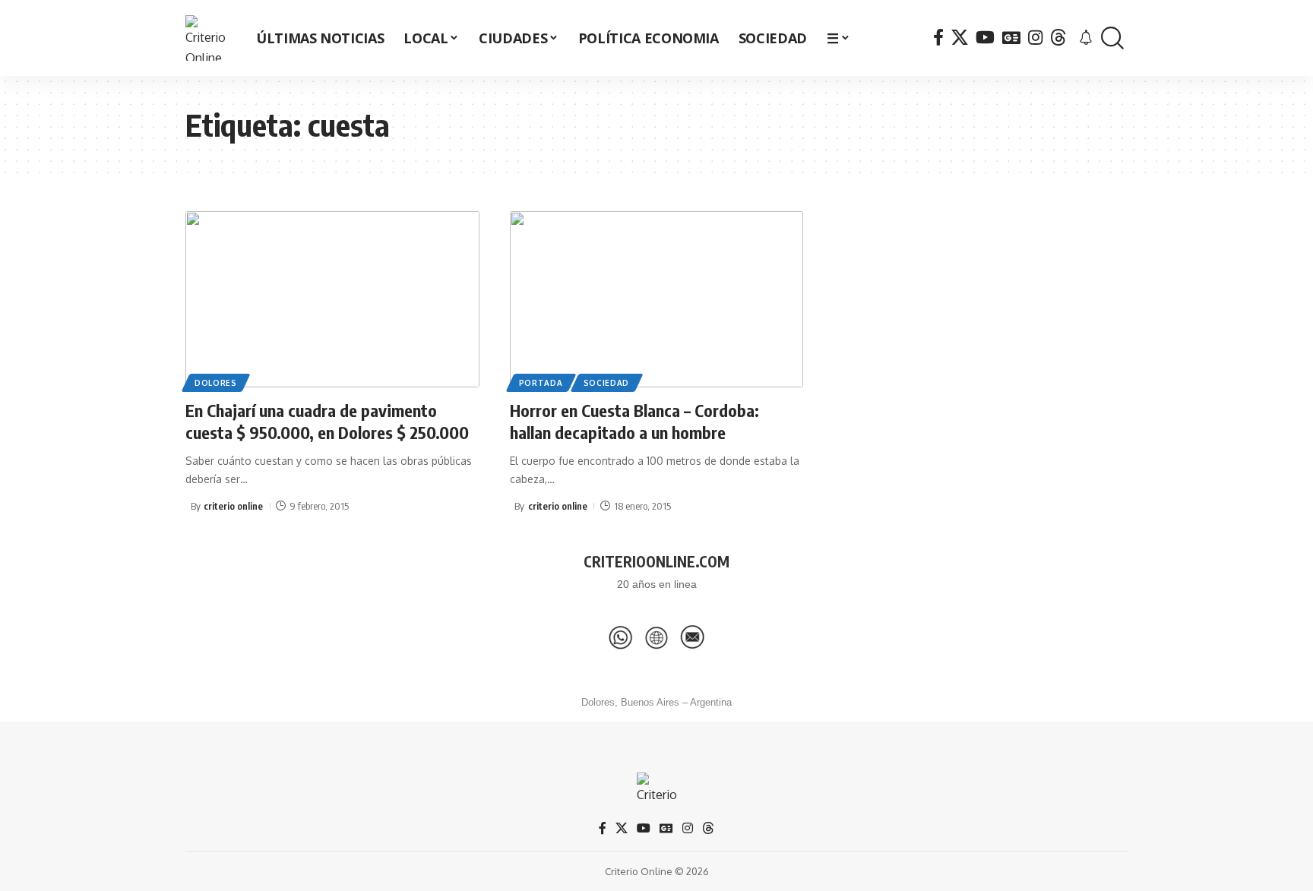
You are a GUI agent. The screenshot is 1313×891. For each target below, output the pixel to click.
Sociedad (607, 382)
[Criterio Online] (208, 38)
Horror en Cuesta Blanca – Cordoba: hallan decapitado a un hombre (634, 421)
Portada (541, 382)
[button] (1112, 38)
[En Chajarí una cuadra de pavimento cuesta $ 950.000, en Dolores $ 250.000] (332, 299)
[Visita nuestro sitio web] (656, 637)
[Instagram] (1035, 38)
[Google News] (1011, 38)
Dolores (216, 382)
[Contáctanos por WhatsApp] (621, 637)
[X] (960, 38)
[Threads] (1058, 38)
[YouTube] (985, 38)
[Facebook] (938, 38)
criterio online (233, 506)
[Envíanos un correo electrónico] (692, 637)
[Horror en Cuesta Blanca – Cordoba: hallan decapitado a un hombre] (657, 299)
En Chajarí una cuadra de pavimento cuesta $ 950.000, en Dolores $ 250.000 (327, 421)
